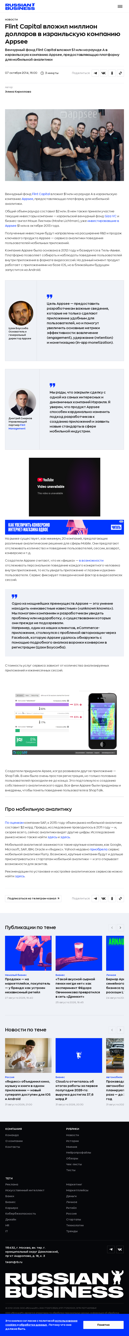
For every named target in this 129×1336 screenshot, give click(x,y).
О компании (14, 1141)
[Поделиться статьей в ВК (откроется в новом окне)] (103, 73)
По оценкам (14, 822)
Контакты (12, 1147)
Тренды (72, 1231)
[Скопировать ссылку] (120, 73)
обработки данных (33, 1325)
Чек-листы (74, 1164)
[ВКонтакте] (120, 1249)
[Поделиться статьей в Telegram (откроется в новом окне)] (95, 73)
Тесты (70, 1170)
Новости (11, 19)
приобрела (99, 849)
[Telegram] (111, 1249)
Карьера (11, 1208)
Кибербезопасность (20, 1213)
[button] (120, 6)
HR (7, 1225)
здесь (52, 837)
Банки (9, 1196)
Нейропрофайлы (78, 1152)
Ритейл (71, 1208)
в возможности (91, 560)
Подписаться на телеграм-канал (32, 898)
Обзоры (72, 1158)
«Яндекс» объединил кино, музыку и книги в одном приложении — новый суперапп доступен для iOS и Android (28, 1090)
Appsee (27, 198)
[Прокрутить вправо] (120, 927)
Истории (72, 1141)
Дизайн (10, 1219)
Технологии (75, 1225)
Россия (71, 1213)
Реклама (11, 1184)
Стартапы (73, 1219)
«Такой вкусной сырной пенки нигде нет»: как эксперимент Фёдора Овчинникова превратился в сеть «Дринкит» (78, 988)
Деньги (71, 1196)
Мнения (71, 1147)
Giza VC (111, 216)
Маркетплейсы (77, 1190)
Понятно (103, 1325)
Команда (12, 1135)
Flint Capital (41, 194)
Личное (71, 1202)
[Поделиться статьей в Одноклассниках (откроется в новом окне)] (112, 73)
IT (6, 1231)
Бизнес (10, 1202)
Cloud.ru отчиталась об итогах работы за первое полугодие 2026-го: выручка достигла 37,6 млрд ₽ (77, 1090)
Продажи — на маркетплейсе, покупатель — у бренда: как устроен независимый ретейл (27, 986)
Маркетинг (74, 1184)
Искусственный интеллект (25, 1190)
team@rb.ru (13, 1262)
